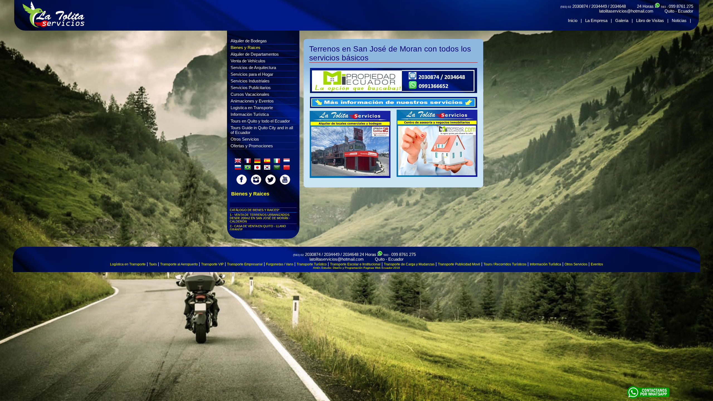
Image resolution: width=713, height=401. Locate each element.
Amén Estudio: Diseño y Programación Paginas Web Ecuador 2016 (356, 267)
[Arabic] (278, 169)
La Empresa (596, 20)
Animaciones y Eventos (252, 101)
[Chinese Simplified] (287, 169)
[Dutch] (287, 162)
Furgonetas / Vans (279, 264)
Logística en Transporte (128, 264)
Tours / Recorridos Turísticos (505, 264)
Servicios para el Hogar (252, 74)
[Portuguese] (248, 169)
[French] (248, 162)
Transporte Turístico (312, 264)
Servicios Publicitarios (251, 87)
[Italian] (278, 162)
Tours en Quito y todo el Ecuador (260, 121)
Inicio (572, 20)
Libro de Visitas (650, 20)
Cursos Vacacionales (250, 94)
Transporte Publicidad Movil (459, 264)
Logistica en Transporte (252, 107)
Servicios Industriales (250, 81)
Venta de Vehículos (248, 60)
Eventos (597, 264)
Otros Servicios (245, 139)
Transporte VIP (212, 264)
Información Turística (250, 114)
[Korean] (268, 169)
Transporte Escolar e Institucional (355, 264)
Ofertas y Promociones (252, 145)
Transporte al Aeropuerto (179, 264)
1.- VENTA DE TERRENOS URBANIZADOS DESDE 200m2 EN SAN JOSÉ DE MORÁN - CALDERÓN (260, 218)
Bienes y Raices (245, 47)
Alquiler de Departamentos (255, 54)
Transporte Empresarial (245, 264)
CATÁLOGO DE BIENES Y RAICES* (254, 210)
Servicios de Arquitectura (253, 67)
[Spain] (268, 162)
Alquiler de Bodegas (249, 40)
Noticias (679, 20)
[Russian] (239, 169)
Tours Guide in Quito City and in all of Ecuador (262, 130)
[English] (239, 162)
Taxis (153, 264)
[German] (258, 162)
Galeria (621, 20)
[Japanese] (258, 169)
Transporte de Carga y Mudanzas (409, 264)
